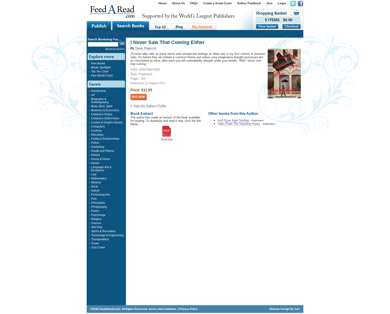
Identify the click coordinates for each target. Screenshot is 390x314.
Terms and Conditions (162, 309)
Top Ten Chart (99, 71)
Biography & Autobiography (100, 100)
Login (282, 3)
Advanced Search (115, 49)
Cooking (96, 130)
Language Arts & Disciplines (101, 169)
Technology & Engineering (107, 235)
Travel (95, 243)
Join (269, 3)
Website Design (279, 309)
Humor (95, 163)
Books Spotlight (100, 67)
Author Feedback (249, 3)
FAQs (194, 3)
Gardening (97, 146)
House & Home (100, 159)
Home (162, 3)
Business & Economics (105, 110)
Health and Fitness (102, 150)
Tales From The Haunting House (239, 123)
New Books (98, 63)
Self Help (96, 227)
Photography (99, 206)
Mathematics (99, 178)
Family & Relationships (105, 138)
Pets (94, 198)
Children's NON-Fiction (105, 118)
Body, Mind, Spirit (101, 106)
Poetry (95, 210)
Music (94, 186)
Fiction (95, 142)
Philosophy (98, 202)
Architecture (98, 90)
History (95, 155)
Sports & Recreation (103, 231)
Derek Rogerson (145, 48)
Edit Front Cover (99, 33)
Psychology (98, 215)
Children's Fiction (101, 114)
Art (93, 95)
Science (96, 223)
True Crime (98, 247)
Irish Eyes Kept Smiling (233, 120)
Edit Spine (146, 33)
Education (97, 134)
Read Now (166, 139)
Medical (96, 182)
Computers (98, 126)
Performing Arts (100, 194)
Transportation (100, 239)
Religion (96, 219)
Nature (95, 190)
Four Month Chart (102, 75)
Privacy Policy (188, 309)
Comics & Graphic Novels (107, 122)
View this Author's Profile (149, 106)
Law (93, 174)
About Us (178, 3)
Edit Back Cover (125, 33)
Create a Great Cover (217, 3)
